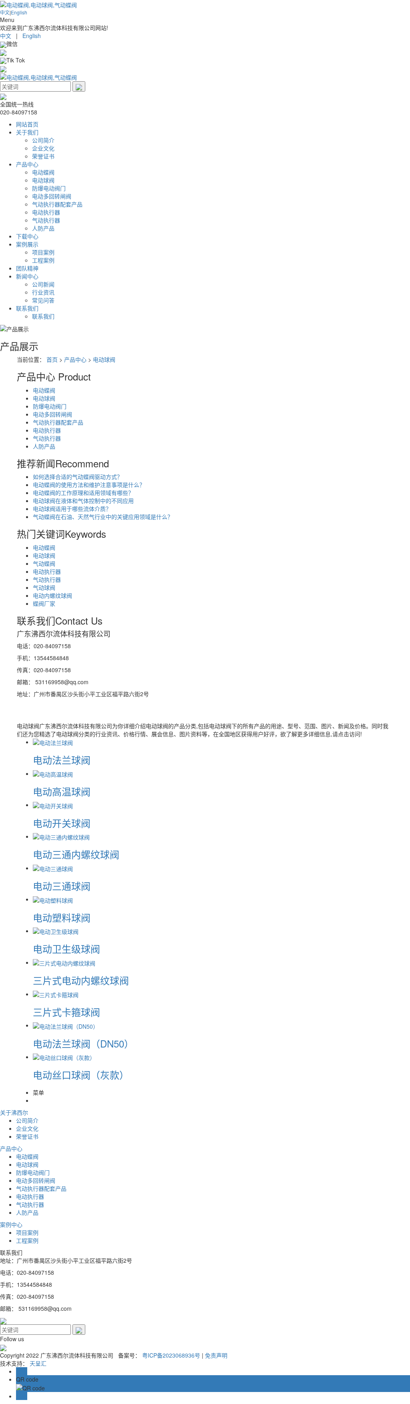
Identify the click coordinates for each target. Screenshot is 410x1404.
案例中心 (11, 1224)
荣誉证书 (43, 156)
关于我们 (27, 132)
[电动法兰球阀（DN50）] (65, 1025)
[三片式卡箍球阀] (55, 994)
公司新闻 (43, 284)
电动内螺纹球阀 (52, 595)
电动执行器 (46, 212)
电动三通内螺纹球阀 (76, 854)
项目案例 (43, 252)
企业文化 (43, 148)
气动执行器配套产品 (57, 204)
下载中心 (27, 236)
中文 (5, 12)
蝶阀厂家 (44, 603)
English (19, 12)
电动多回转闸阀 (51, 196)
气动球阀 (44, 587)
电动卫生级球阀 (66, 948)
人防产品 (43, 228)
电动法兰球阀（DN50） (83, 1043)
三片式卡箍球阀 (66, 1012)
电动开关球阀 (61, 823)
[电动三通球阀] (53, 868)
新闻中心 (27, 276)
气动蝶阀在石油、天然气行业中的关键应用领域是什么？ (103, 517)
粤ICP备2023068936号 (171, 1355)
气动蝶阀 (44, 563)
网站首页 (27, 124)
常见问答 (43, 300)
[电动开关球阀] (53, 805)
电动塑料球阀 (61, 917)
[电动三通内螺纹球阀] (61, 836)
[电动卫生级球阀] (55, 931)
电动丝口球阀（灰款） (81, 1075)
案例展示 (27, 244)
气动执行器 (46, 220)
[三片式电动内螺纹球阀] (64, 962)
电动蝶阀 (43, 172)
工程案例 (43, 260)
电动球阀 (43, 180)
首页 (52, 359)
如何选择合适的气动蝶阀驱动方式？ (78, 477)
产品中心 (27, 164)
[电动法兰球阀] (53, 742)
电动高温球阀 (61, 791)
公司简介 (43, 140)
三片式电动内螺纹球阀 (81, 980)
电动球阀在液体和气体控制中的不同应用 (83, 501)
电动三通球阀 (61, 886)
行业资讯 (43, 292)
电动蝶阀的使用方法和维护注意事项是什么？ (89, 485)
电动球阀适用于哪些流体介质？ (72, 509)
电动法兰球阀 (61, 760)
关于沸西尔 (14, 1112)
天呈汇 (38, 1363)
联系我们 (27, 308)
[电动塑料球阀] (53, 899)
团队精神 (27, 268)
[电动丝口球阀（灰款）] (64, 1057)
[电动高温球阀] (53, 773)
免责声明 (216, 1355)
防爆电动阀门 (49, 188)
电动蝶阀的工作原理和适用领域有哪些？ (83, 493)
